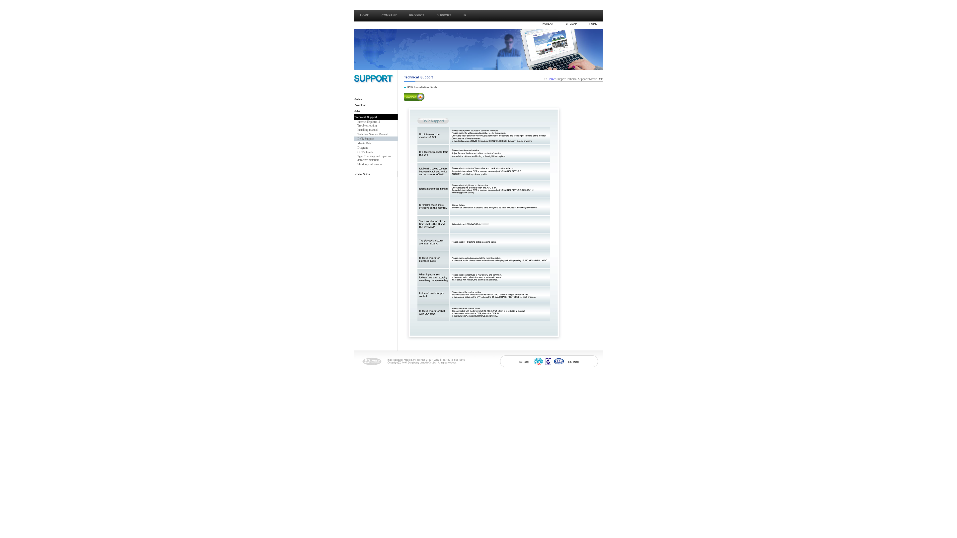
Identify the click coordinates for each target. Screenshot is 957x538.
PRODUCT (416, 15)
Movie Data (364, 143)
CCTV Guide (365, 152)
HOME (593, 23)
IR (465, 15)
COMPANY (389, 15)
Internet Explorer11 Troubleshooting (368, 123)
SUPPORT (444, 15)
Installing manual (367, 130)
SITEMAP (571, 23)
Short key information (370, 164)
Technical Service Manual (372, 134)
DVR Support (365, 138)
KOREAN (548, 23)
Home (364, 15)
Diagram (362, 147)
